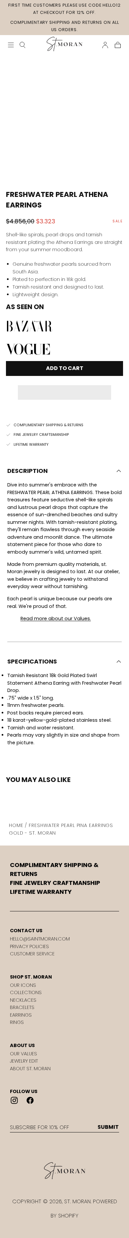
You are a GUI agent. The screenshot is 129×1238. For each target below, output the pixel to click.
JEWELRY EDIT (24, 1061)
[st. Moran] (64, 1170)
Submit (108, 1127)
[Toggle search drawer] (22, 45)
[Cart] (118, 45)
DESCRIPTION (27, 471)
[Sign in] (105, 45)
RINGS (17, 1022)
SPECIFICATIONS (32, 661)
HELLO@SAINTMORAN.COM (40, 939)
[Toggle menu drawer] (11, 45)
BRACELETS (22, 1007)
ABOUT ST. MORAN (30, 1068)
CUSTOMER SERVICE (32, 953)
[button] (64, 388)
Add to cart (64, 368)
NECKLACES (23, 1000)
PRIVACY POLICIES (29, 946)
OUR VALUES (23, 1053)
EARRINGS (21, 1015)
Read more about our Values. (56, 618)
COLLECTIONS (26, 992)
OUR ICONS (23, 985)
